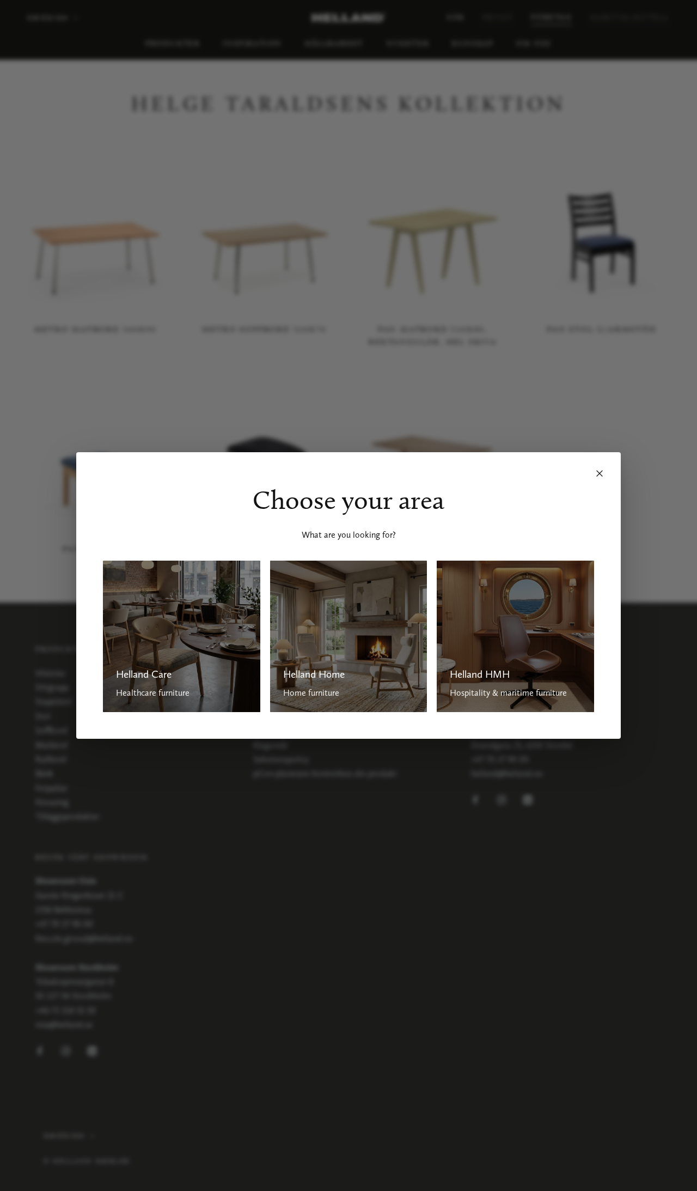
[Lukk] (599, 473)
